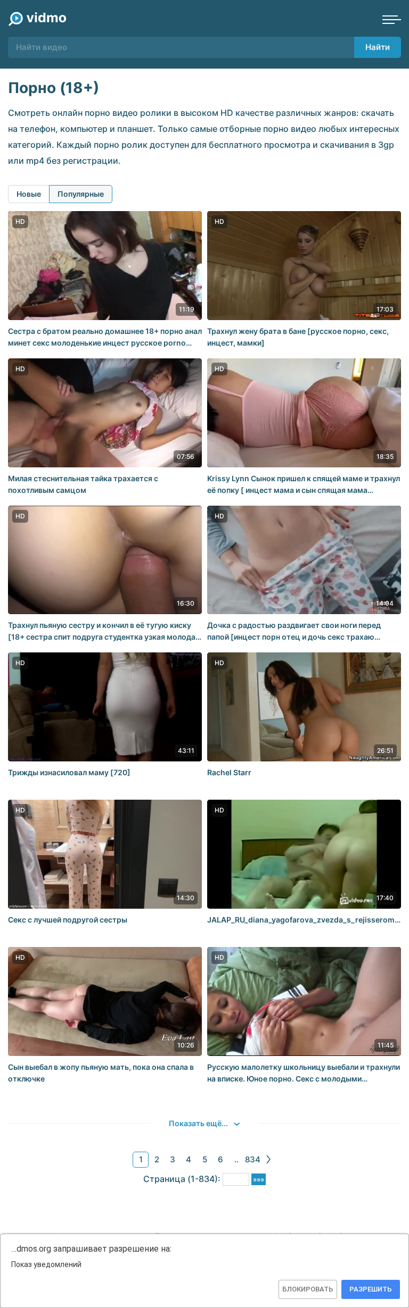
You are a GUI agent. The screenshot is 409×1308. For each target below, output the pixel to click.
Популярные (81, 193)
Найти (377, 47)
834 (252, 1159)
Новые (29, 193)
